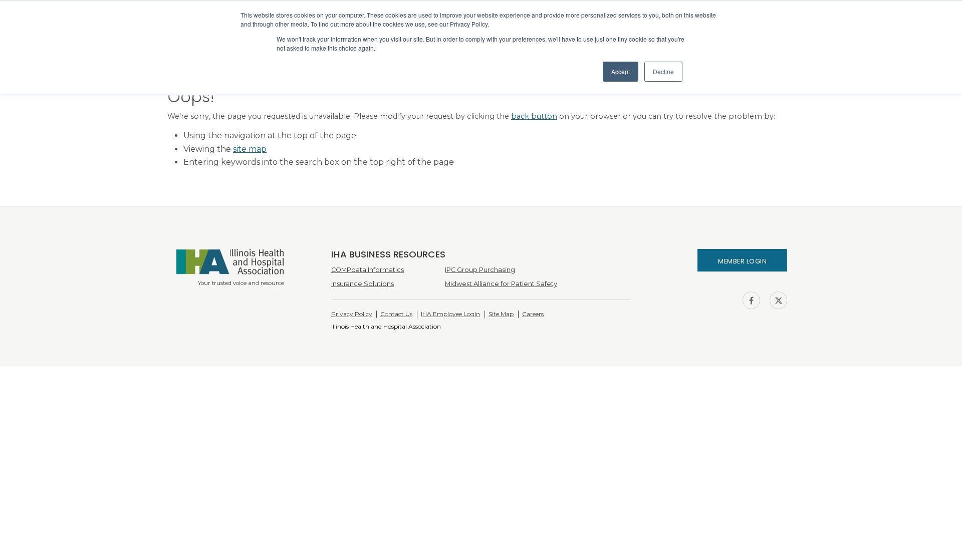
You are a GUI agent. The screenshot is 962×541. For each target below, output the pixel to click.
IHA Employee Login (450, 314)
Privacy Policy (351, 314)
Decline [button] (663, 71)
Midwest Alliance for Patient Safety (501, 284)
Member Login (742, 261)
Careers (533, 314)
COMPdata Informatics (367, 270)
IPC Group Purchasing (480, 270)
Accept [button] (620, 71)
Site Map (501, 314)
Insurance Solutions (362, 284)
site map (250, 149)
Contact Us (396, 314)
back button (534, 116)
